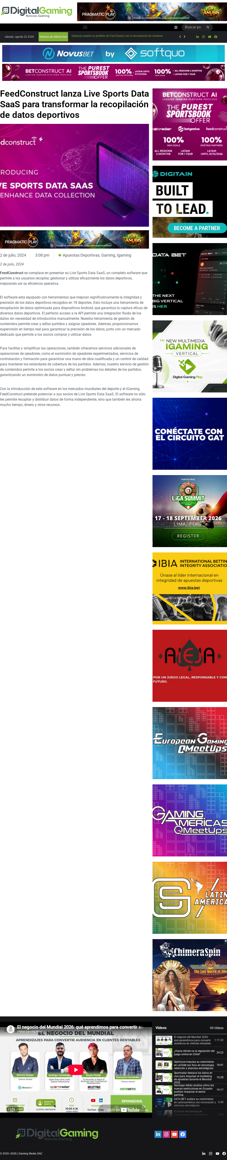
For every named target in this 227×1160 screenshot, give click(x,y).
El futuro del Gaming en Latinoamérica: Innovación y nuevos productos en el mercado (193, 1114)
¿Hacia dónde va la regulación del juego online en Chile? (194, 1052)
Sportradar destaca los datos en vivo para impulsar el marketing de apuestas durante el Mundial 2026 (193, 1077)
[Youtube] (209, 36)
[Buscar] (208, 27)
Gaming (108, 255)
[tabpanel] (76, 1070)
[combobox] (192, 27)
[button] (85, 27)
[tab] (189, 1040)
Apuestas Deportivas (81, 255)
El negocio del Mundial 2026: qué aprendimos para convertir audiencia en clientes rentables (192, 1040)
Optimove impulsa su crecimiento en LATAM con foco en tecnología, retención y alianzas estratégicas (194, 1065)
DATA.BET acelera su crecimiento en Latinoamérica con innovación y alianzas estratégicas (195, 1102)
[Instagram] (203, 36)
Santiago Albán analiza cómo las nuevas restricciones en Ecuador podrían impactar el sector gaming (194, 1090)
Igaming (124, 255)
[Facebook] (215, 36)
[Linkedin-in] (197, 36)
